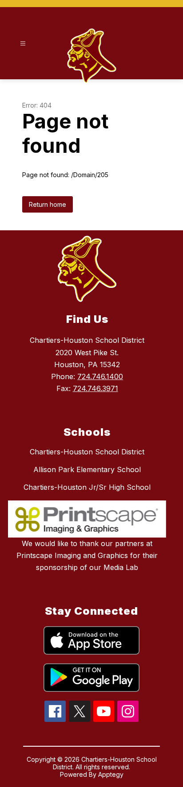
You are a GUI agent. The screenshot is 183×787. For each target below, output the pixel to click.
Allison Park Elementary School (87, 469)
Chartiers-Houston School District (87, 451)
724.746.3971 (95, 388)
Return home (47, 204)
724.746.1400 (100, 376)
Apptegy (110, 774)
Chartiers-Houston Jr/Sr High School (87, 487)
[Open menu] (23, 44)
